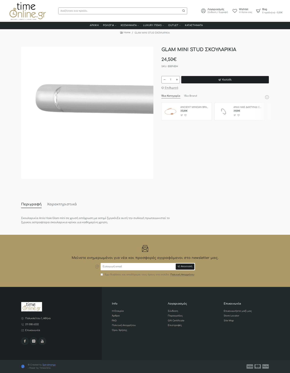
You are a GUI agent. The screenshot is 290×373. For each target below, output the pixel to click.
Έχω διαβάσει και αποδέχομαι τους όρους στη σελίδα (149, 274)
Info (114, 303)
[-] (164, 79)
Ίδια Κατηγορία (170, 96)
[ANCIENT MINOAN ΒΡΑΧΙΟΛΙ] (170, 111)
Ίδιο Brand (190, 96)
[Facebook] (25, 341)
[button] (225, 79)
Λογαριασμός (177, 303)
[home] (125, 32)
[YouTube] (42, 341)
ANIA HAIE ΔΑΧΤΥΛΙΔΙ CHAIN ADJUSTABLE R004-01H (247, 107)
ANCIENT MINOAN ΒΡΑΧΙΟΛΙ (194, 107)
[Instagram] (33, 341)
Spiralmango (49, 365)
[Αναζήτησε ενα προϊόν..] (183, 11)
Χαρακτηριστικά (62, 204)
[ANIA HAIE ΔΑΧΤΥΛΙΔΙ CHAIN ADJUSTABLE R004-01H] (223, 111)
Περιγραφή (31, 204)
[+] (177, 79)
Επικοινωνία (232, 303)
